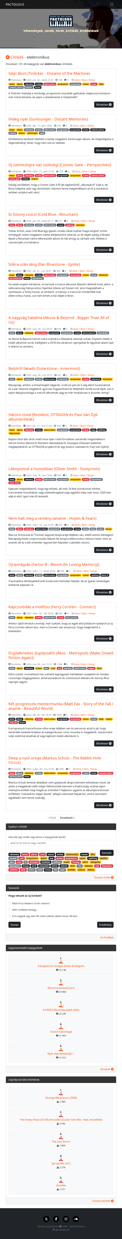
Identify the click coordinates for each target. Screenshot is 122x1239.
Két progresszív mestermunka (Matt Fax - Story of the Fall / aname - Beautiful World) (60, 706)
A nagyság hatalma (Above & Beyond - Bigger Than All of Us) (58, 320)
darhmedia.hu (62, 1229)
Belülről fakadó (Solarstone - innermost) (44, 368)
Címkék (17, 57)
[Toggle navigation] (111, 4)
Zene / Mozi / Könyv (84, 79)
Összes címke (102, 877)
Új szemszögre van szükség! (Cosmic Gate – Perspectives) (59, 164)
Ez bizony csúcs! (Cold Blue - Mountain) (43, 214)
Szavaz (14, 924)
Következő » (67, 817)
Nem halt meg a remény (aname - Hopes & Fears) (52, 518)
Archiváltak (107, 937)
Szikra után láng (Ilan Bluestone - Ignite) (44, 264)
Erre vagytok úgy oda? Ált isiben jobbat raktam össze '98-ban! (45, 916)
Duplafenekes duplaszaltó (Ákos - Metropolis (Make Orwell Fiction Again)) (60, 655)
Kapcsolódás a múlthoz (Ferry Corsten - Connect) (52, 606)
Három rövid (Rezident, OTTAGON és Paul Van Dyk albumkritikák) (53, 417)
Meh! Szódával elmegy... (25, 909)
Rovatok (106, 1069)
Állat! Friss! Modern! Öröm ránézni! (31, 903)
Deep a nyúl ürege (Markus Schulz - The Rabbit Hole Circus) (54, 760)
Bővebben (102, 104)
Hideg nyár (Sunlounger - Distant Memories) (48, 119)
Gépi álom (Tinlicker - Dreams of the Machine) (49, 73)
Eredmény (105, 924)
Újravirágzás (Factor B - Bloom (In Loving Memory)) (53, 564)
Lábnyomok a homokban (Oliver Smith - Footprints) (54, 468)
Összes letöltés (101, 1201)
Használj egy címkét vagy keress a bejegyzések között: (37, 837)
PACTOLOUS (15, 4)
